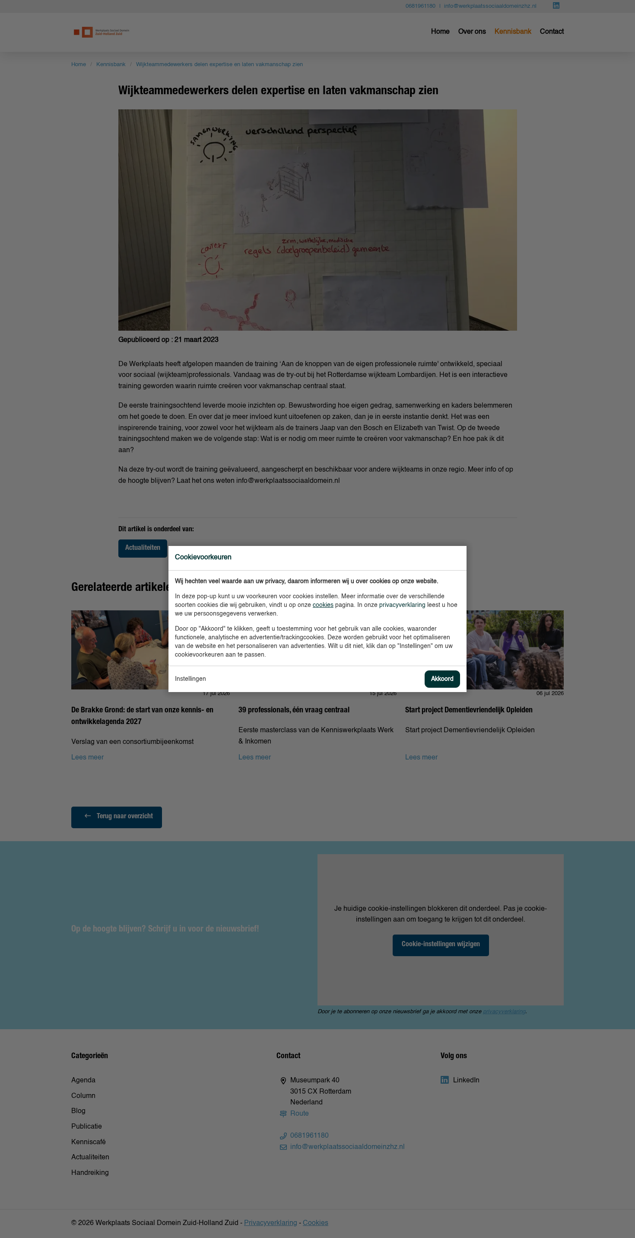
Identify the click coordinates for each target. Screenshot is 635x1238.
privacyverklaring (402, 605)
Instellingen (190, 679)
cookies (323, 605)
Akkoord (442, 679)
